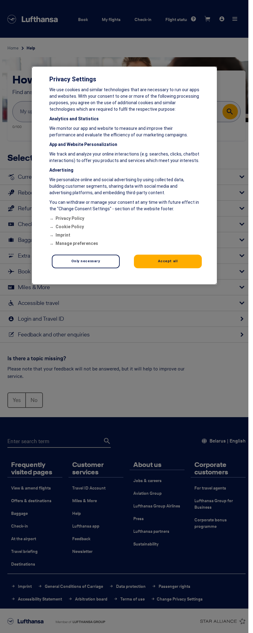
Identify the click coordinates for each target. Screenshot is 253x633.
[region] (124, 175)
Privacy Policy (70, 218)
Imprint (63, 235)
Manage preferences (77, 243)
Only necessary (85, 261)
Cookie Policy (70, 227)
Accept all (168, 261)
